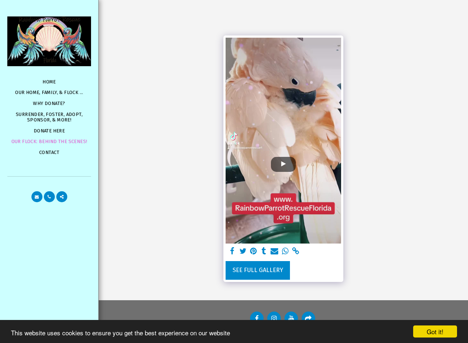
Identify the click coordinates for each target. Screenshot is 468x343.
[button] (36, 196)
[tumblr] (264, 251)
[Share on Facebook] (232, 251)
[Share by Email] (274, 251)
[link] (295, 251)
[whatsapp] (285, 251)
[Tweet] (243, 251)
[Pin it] (253, 251)
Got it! (435, 331)
